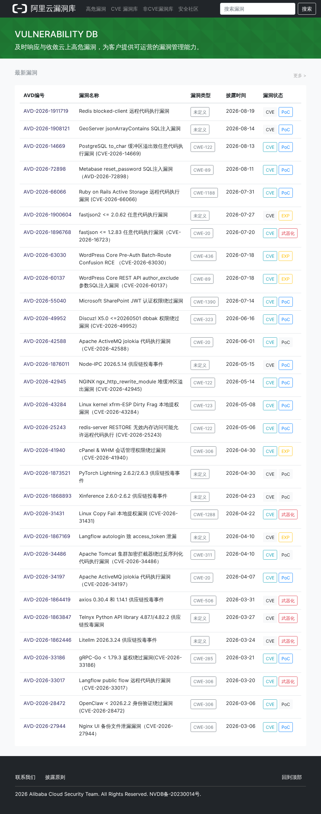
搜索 (307, 9)
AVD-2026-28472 (45, 703)
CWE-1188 (204, 192)
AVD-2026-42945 (45, 381)
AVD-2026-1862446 (47, 640)
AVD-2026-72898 (45, 169)
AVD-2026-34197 (44, 576)
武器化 (288, 233)
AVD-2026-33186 (44, 657)
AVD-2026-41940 (44, 450)
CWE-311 (202, 554)
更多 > (299, 75)
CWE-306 (203, 451)
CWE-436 (203, 256)
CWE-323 (203, 319)
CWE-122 (202, 147)
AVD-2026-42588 (45, 341)
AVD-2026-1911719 (46, 111)
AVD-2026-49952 (45, 318)
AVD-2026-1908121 (47, 128)
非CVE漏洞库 (158, 9)
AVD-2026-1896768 (47, 232)
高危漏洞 (96, 9)
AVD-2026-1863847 (47, 617)
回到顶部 (292, 777)
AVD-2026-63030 (45, 255)
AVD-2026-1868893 (47, 496)
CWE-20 (201, 233)
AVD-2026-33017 (44, 680)
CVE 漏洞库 (124, 9)
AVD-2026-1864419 (47, 599)
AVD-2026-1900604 (47, 214)
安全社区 (188, 9)
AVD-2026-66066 (45, 192)
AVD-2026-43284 (45, 404)
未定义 (200, 112)
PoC (286, 112)
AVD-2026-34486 (45, 554)
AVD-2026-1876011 (46, 364)
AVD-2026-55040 (45, 301)
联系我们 (25, 777)
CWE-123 (203, 405)
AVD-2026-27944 (45, 726)
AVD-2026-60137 (44, 278)
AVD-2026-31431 (44, 513)
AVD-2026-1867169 (47, 536)
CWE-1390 (204, 301)
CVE (270, 112)
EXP (286, 215)
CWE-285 (203, 658)
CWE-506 (203, 600)
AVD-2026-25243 (45, 427)
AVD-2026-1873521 (47, 473)
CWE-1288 (204, 514)
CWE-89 (202, 170)
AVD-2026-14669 (44, 146)
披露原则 (55, 777)
